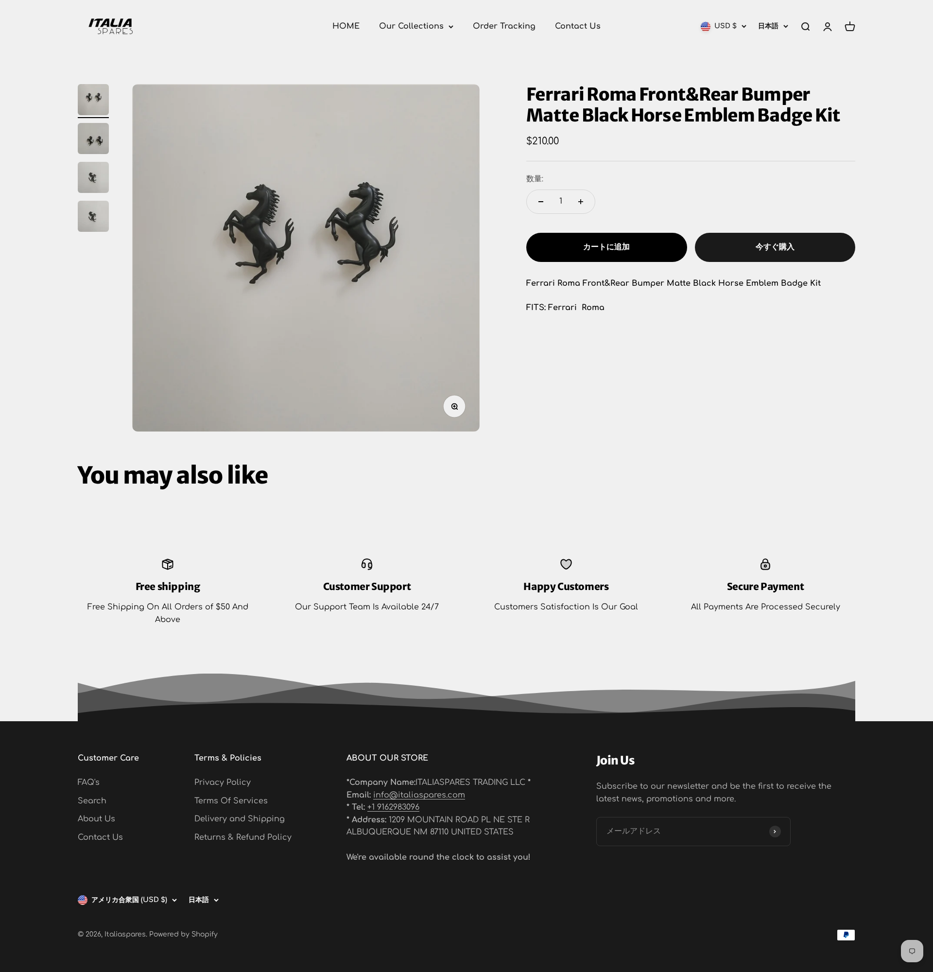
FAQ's (89, 782)
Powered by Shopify (183, 934)
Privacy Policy (222, 782)
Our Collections (411, 26)
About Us (96, 819)
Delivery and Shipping (239, 819)
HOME (346, 26)
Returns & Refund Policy (243, 837)
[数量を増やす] (581, 201)
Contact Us (578, 26)
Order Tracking (504, 26)
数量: (534, 179)
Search (92, 801)
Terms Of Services (231, 801)
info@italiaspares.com (419, 795)
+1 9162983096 (393, 807)
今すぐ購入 (775, 247)
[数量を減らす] (541, 201)
